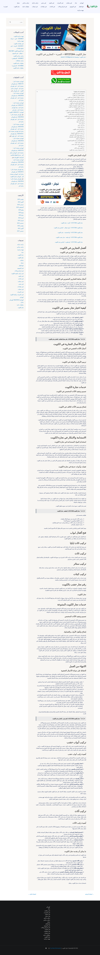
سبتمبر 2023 (20, 204)
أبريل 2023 (20, 218)
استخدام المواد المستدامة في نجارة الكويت (73, 116)
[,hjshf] (49, 948)
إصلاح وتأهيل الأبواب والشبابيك (75, 137)
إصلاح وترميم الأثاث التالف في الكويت (75, 112)
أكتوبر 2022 (20, 228)
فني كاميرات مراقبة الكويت (16, 294)
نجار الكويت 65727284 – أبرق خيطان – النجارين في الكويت (68, 228)
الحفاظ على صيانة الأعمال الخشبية (74, 140)
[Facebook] (46, 948)
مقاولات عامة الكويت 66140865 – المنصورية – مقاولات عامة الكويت (17, 66)
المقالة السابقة (89, 894)
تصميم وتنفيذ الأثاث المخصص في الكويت (74, 110)
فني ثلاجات (52, 6)
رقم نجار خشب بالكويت (78, 129)
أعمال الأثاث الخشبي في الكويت (76, 105)
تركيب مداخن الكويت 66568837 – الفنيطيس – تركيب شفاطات (17, 58)
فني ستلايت (69, 3)
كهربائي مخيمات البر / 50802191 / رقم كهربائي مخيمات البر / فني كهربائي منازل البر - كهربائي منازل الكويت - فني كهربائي (16, 86)
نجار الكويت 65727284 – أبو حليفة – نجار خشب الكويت (69, 237)
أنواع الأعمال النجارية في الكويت (77, 103)
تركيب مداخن (26, 3)
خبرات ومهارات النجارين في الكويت (75, 97)
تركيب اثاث (81, 123)
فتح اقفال (81, 6)
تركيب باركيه (35, 3)
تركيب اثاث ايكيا (80, 122)
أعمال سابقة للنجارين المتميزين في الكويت (73, 99)
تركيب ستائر (80, 125)
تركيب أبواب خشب (79, 142)
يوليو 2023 (20, 210)
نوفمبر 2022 (20, 226)
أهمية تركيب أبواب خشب (76, 144)
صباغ (18, 3)
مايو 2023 (21, 215)
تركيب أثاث (80, 146)
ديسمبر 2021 (20, 231)
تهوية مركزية (80, 10)
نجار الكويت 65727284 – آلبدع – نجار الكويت (72, 223)
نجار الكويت (16, 6)
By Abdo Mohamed (55, 948)
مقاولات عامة (25, 6)
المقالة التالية (32, 894)
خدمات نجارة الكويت (79, 108)
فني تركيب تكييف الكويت (17, 273)
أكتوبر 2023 (20, 202)
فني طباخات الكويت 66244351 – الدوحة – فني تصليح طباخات (17, 46)
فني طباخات (44, 6)
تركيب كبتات (80, 127)
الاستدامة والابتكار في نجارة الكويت (76, 114)
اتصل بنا (6, 6)
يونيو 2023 (20, 212)
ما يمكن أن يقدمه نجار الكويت (75, 150)
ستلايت (21, 260)
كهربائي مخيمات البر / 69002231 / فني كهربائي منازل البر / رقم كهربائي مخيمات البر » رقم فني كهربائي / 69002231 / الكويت (16, 107)
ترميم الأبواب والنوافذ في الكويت (76, 106)
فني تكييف (51, 3)
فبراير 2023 (20, 220)
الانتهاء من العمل (79, 138)
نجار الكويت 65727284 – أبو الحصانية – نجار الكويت (70, 232)
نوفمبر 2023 (20, 199)
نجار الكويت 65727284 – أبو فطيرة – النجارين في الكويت (69, 242)
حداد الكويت (20, 255)
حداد (76, 3)
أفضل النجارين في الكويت (78, 95)
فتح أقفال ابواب (80, 120)
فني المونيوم (73, 6)
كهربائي (82, 3)
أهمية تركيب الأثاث (78, 148)
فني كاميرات (60, 3)
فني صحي (43, 3)
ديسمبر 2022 (20, 223)
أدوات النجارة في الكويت (77, 93)
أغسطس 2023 (19, 207)
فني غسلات (35, 6)
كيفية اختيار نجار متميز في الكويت (76, 101)
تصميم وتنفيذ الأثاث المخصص (76, 135)
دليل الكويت (20, 257)
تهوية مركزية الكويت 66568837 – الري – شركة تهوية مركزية (17, 39)
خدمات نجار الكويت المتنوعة (77, 133)
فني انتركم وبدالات (62, 6)
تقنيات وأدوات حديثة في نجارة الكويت (75, 118)
